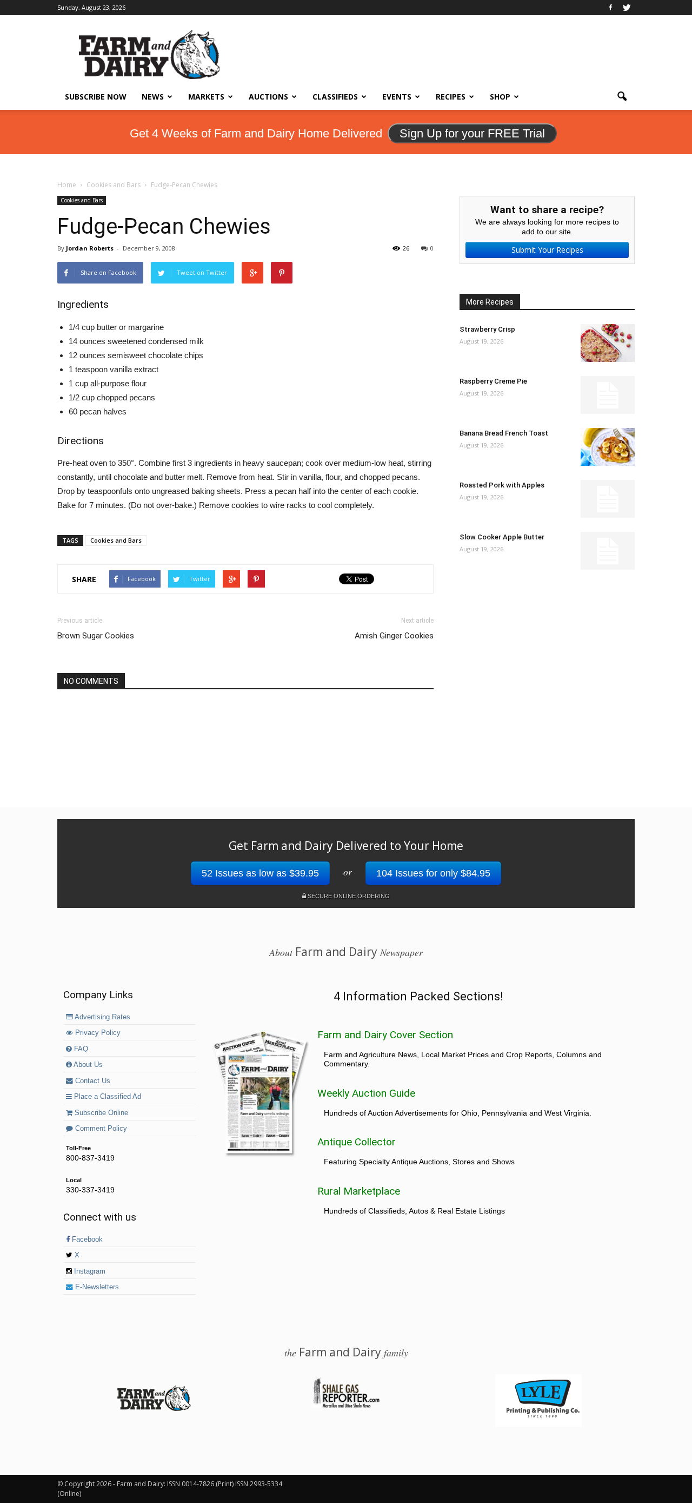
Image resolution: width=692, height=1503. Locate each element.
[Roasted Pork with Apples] (608, 499)
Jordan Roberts (90, 248)
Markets (206, 96)
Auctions (268, 96)
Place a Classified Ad (106, 1096)
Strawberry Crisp (487, 329)
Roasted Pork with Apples (502, 485)
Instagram (88, 1271)
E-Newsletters (96, 1287)
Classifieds (335, 96)
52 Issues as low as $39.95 (260, 873)
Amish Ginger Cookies (394, 636)
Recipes (450, 96)
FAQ (80, 1049)
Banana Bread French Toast (504, 433)
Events (396, 96)
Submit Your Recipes (547, 250)
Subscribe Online (100, 1113)
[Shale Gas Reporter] (346, 1406)
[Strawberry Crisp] (608, 343)
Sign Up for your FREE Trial (472, 133)
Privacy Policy (97, 1033)
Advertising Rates (101, 1017)
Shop (500, 96)
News (153, 96)
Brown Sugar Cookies (95, 636)
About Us (87, 1065)
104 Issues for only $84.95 (433, 873)
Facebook (86, 1239)
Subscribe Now (96, 96)
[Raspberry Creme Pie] (608, 395)
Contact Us (91, 1081)
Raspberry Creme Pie (493, 381)
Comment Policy (100, 1128)
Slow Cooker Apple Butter (502, 537)
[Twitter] (626, 7)
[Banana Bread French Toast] (608, 447)
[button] (622, 97)
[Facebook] (610, 7)
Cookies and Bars (82, 200)
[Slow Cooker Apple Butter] (608, 551)
